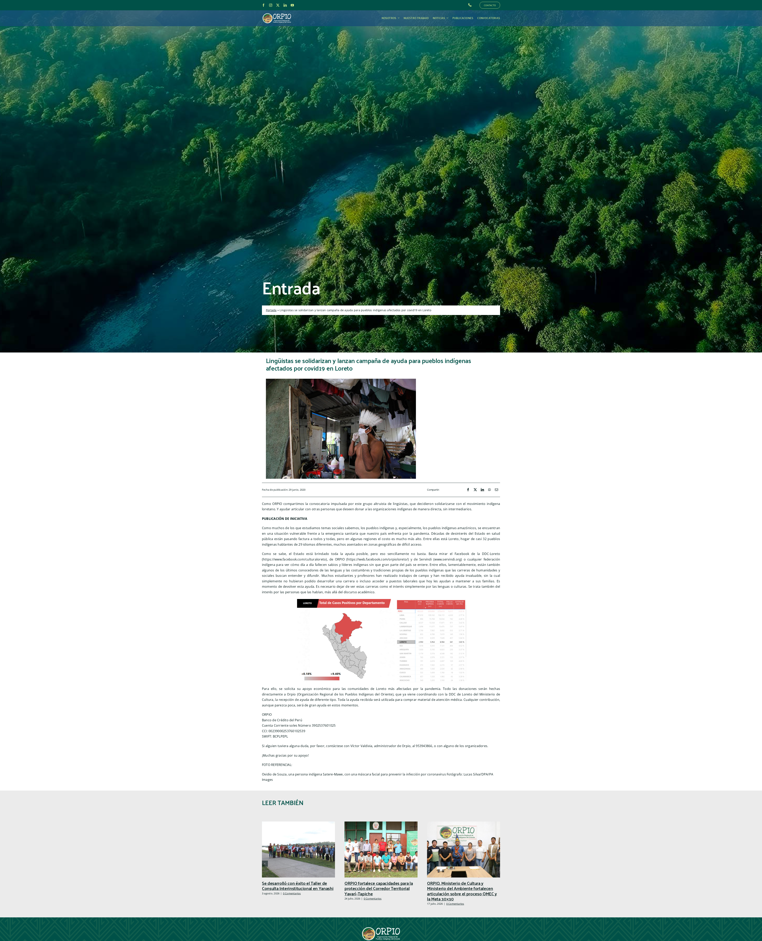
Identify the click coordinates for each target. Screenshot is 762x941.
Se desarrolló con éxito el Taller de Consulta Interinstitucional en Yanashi (297, 885)
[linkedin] (285, 5)
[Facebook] (468, 490)
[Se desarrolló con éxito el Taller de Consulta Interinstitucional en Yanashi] (298, 824)
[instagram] (270, 5)
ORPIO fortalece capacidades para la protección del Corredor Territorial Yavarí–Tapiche (378, 888)
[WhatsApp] (489, 490)
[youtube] (292, 5)
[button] (265, 864)
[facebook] (263, 5)
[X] (475, 490)
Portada (271, 310)
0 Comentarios (292, 893)
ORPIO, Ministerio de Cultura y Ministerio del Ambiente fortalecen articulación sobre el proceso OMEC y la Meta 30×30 (462, 891)
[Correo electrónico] (496, 490)
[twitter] (277, 5)
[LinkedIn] (482, 490)
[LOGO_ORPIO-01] (277, 13)
